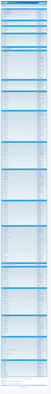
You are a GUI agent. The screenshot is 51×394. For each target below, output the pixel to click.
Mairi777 (39, 151)
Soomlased (4, 371)
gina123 (39, 145)
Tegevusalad (2, 33)
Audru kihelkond (5, 143)
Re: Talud (38, 96)
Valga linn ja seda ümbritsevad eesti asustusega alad (7, 263)
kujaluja (39, 229)
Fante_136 (40, 358)
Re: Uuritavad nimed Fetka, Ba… (40, 289)
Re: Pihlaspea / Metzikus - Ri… (40, 293)
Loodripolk (40, 303)
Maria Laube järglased (39, 71)
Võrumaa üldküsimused (6, 316)
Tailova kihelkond (5, 215)
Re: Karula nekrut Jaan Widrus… (40, 322)
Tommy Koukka (40, 85)
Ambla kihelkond (5, 92)
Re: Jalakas (38, 67)
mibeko (39, 299)
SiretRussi (40, 29)
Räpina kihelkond (5, 328)
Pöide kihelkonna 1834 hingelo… (40, 192)
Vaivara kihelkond (5, 305)
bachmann (40, 147)
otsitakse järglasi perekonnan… (40, 332)
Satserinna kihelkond (6, 221)
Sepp (37, 194)
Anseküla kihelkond (5, 172)
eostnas (39, 346)
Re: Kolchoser (38, 137)
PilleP (39, 272)
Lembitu (39, 16)
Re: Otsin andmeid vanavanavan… (40, 326)
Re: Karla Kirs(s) (39, 264)
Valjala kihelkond (5, 198)
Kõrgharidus (4, 40)
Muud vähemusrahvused (6, 375)
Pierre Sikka (40, 354)
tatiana (39, 268)
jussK (39, 243)
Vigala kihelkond (5, 135)
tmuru (39, 340)
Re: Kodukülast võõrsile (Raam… (40, 59)
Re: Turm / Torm (38, 318)
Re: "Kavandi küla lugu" (39, 174)
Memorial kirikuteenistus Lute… (40, 213)
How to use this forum (6, 23)
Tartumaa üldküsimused (6, 227)
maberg (39, 352)
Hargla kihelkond (5, 318)
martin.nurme (40, 114)
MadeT (39, 276)
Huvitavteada (40, 27)
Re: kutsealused (38, 330)
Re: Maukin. (38, 291)
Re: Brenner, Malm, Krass (39, 104)
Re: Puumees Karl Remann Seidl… (40, 98)
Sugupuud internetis (5, 29)
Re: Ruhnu (38, 196)
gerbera (39, 251)
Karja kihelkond (5, 180)
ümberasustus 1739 (39, 63)
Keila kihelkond (5, 63)
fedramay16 (40, 118)
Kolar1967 (40, 375)
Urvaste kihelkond (5, 330)
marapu (39, 89)
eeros (39, 155)
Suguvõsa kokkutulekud (6, 14)
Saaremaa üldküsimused (6, 170)
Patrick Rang (40, 81)
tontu (39, 313)
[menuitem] (5, 5)
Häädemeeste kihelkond (6, 147)
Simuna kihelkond (5, 303)
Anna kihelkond (5, 94)
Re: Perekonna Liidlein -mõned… (40, 102)
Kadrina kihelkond (5, 295)
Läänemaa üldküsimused (6, 139)
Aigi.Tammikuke (40, 257)
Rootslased (4, 365)
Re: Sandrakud (38, 100)
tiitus (39, 305)
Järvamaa (2, 91)
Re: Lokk (38, 320)
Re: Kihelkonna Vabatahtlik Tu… (40, 182)
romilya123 (40, 116)
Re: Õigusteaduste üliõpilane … (40, 40)
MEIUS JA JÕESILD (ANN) (40, 190)
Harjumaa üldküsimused (6, 77)
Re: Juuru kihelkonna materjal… (40, 57)
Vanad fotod (4, 16)
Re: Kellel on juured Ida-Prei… (40, 361)
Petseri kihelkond (5, 213)
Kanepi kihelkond (5, 320)
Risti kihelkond (5, 73)
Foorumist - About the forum (4, 20)
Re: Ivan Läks (38, 188)
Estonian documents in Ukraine (40, 23)
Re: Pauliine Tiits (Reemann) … (40, 77)
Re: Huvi (38, 365)
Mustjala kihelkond (5, 190)
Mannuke (40, 342)
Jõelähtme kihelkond (6, 59)
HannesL (40, 280)
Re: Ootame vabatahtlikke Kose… (40, 65)
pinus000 (40, 143)
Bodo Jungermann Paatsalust (40, 133)
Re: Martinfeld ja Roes (39, 170)
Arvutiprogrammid (5, 27)
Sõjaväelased (5, 44)
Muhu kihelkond (5, 188)
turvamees (40, 227)
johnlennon (40, 307)
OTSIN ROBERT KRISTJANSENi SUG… (41, 92)
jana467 (39, 261)
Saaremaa (2, 169)
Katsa (39, 12)
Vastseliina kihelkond (6, 332)
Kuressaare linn (5, 184)
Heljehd (39, 31)
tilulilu (39, 253)
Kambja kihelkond (5, 229)
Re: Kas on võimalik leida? (40, 371)
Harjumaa (2, 50)
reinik (39, 128)
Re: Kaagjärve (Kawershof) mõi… (40, 316)
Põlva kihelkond (5, 324)
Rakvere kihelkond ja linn (6, 301)
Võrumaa (2, 315)
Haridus (4, 42)
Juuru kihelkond (5, 57)
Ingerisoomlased (5, 373)
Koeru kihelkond (5, 100)
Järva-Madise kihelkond (6, 98)
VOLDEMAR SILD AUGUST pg (40, 139)
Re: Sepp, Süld (38, 198)
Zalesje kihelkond (5, 217)
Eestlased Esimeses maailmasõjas (7, 48)
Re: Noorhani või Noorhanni (40, 328)
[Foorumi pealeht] (4, 2)
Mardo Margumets (41, 153)
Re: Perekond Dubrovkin (39, 367)
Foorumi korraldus (5, 21)
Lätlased (4, 369)
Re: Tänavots (38, 295)
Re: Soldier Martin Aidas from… (40, 44)
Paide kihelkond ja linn (6, 102)
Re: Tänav (38, 172)
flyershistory (40, 122)
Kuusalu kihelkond (5, 67)
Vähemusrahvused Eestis (4, 360)
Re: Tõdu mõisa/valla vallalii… (40, 324)
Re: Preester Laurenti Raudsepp (40, 38)
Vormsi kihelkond (5, 137)
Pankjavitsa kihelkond (6, 211)
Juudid (4, 367)
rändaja (39, 338)
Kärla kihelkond (5, 186)
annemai (39, 112)
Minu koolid (38, 42)
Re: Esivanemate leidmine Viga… (40, 135)
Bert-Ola (39, 350)
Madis (39, 18)
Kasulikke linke (5, 31)
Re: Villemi (38, 75)
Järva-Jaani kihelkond (6, 96)
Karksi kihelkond (5, 149)
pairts (39, 149)
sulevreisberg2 (40, 167)
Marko (39, 159)
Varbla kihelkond (5, 133)
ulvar (39, 301)
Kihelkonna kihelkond (6, 182)
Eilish (39, 124)
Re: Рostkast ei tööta (39, 21)
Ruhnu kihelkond (5, 196)
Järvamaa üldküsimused (6, 108)
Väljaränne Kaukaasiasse (39, 106)
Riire (39, 270)
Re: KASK (38, 180)
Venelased (4, 363)
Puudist (39, 48)
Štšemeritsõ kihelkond (6, 219)
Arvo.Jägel (40, 356)
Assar (39, 120)
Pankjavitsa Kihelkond (39, 211)
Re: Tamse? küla (39, 73)
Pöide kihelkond (5, 192)
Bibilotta (39, 237)
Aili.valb (39, 241)
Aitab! (39, 259)
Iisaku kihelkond (5, 289)
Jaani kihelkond (5, 174)
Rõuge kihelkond (5, 326)
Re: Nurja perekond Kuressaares (40, 184)
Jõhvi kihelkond (5, 291)
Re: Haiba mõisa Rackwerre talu (40, 69)
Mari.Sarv (40, 157)
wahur (39, 247)
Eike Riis (39, 274)
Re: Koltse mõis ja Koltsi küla (40, 176)
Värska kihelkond (5, 223)
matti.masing (40, 14)
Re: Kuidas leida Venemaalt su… (40, 363)
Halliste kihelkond (5, 145)
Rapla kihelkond (5, 71)
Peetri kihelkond (5, 104)
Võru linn (4, 334)
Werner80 (40, 235)
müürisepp (40, 87)
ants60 (39, 204)
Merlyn (39, 202)
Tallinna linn (4, 75)
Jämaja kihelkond (5, 176)
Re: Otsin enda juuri (39, 94)
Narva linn (4, 299)
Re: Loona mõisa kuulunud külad (40, 178)
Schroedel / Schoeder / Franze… (40, 334)
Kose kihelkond (5, 65)
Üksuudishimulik (40, 10)
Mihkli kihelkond (5, 151)
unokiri (39, 163)
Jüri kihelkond (5, 61)
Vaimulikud (4, 38)
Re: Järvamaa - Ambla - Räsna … (40, 108)
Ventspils (38, 369)
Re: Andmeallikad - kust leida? (40, 186)
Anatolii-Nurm (20, 383)
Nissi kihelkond (5, 69)
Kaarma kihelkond (5, 178)
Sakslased (4, 361)
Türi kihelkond (5, 106)
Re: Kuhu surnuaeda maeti (40, 61)
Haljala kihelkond (5, 293)
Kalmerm (39, 165)
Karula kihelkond (5, 322)
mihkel (39, 255)
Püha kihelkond (5, 194)
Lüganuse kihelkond (5, 297)
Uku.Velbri (40, 231)
